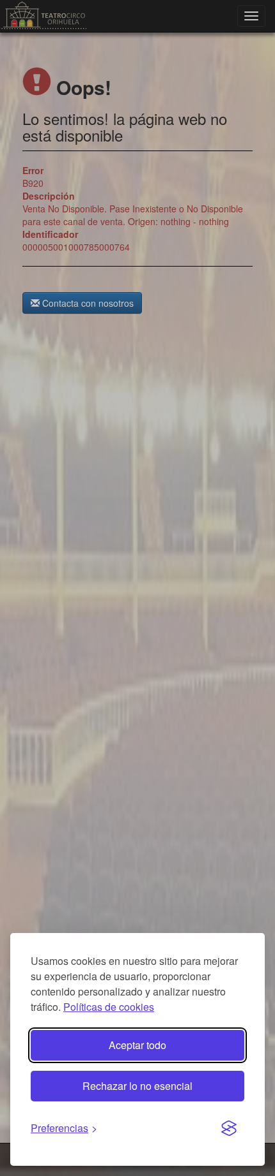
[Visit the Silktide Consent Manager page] (229, 1129)
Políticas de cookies (108, 1006)
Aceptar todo (137, 1045)
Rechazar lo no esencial (137, 1085)
